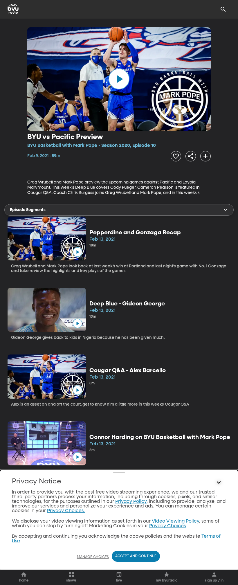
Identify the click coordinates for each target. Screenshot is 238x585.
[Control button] (219, 483)
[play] (119, 79)
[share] (190, 156)
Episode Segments (28, 210)
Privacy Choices (167, 526)
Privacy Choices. (66, 511)
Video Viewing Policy (175, 521)
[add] (205, 156)
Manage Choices (93, 557)
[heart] (176, 156)
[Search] (223, 9)
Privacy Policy (131, 501)
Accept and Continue (135, 556)
